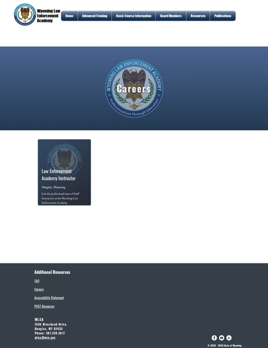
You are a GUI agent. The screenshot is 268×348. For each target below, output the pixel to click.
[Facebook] (214, 337)
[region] (64, 173)
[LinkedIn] (229, 337)
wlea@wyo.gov (45, 337)
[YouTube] (221, 337)
